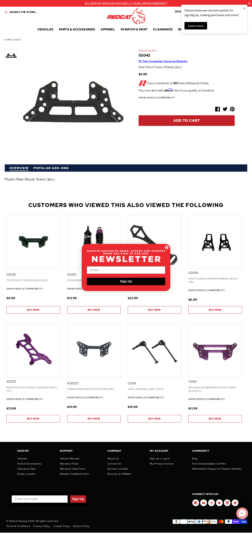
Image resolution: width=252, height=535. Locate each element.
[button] (242, 513)
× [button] (244, 8)
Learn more (196, 26)
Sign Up (126, 281)
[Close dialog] (167, 247)
